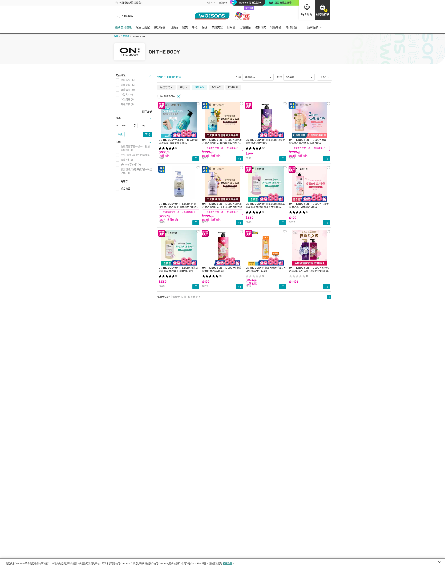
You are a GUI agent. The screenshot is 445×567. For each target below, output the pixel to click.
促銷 (118, 142)
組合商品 (125, 188)
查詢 (147, 134)
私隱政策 (227, 563)
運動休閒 (260, 27)
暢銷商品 (199, 87)
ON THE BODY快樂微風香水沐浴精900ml (265, 141)
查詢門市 (223, 3)
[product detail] (179, 120)
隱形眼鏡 (291, 27)
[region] (222, 562)
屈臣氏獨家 (143, 27)
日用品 (231, 27)
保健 (204, 27)
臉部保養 (159, 27)
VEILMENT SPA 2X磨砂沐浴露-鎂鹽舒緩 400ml (178, 141)
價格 (118, 118)
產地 (182, 87)
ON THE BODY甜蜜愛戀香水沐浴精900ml (221, 269)
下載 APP (210, 3)
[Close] (178, 96)
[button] (322, 10)
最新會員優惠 (123, 27)
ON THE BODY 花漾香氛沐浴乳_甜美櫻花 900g (309, 205)
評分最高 (233, 87)
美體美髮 (217, 27)
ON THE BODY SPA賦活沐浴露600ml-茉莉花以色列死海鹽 (222, 205)
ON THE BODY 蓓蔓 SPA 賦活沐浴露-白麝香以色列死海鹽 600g (179, 207)
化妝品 (173, 27)
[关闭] (439, 562)
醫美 (185, 27)
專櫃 (194, 27)
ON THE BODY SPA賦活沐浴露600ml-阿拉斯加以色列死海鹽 (222, 143)
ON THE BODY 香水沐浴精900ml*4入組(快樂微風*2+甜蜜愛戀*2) (309, 271)
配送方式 (165, 87)
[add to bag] (195, 158)
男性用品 (245, 27)
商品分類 (121, 75)
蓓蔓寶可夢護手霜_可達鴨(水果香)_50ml (266, 269)
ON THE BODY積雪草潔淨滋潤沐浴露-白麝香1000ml (178, 269)
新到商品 (216, 87)
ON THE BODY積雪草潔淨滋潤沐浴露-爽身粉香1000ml (265, 205)
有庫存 (124, 181)
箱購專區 (275, 27)
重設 (120, 134)
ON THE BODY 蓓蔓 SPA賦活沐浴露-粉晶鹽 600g (307, 141)
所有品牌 (312, 27)
